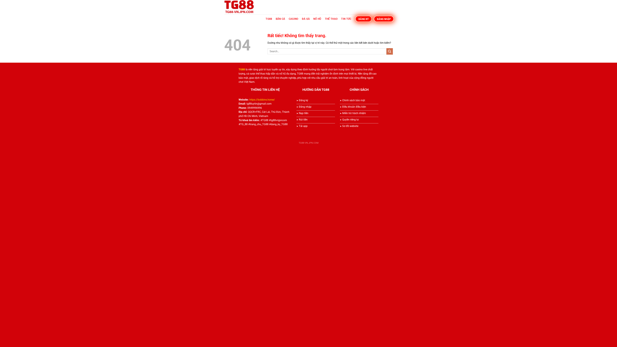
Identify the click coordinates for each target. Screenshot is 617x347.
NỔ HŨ (317, 18)
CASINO (293, 18)
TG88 (269, 18)
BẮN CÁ (280, 18)
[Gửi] (389, 51)
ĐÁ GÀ (306, 18)
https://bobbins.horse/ (262, 99)
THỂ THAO (331, 18)
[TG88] (240, 7)
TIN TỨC (346, 18)
